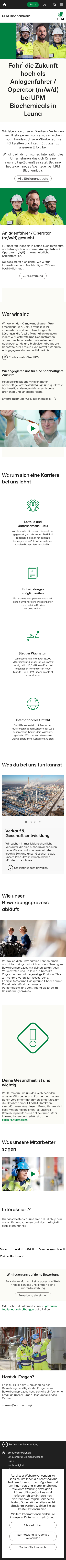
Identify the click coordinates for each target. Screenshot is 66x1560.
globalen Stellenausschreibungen (29, 1307)
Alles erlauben (33, 1525)
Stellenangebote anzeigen (31, 868)
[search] (54, 4)
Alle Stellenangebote (33, 178)
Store (32, 4)
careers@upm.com (14, 1120)
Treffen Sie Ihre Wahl (33, 1547)
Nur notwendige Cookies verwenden (33, 1536)
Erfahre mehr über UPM (24, 357)
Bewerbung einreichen (33, 1295)
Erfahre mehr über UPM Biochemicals (26, 399)
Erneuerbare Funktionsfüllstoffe (25, 1457)
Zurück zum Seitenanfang (23, 1444)
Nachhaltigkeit (16, 1465)
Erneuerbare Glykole (19, 1452)
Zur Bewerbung (33, 276)
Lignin (11, 1461)
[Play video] (33, 428)
